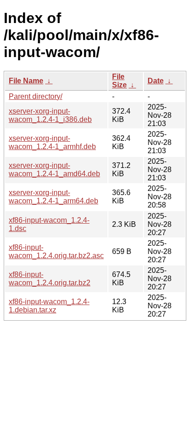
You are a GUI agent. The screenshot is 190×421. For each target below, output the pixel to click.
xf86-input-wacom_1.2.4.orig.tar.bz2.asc (56, 251)
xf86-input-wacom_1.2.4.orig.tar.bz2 (49, 279)
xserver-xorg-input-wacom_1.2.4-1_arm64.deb (53, 197)
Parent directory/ (35, 96)
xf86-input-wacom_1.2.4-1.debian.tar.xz (49, 306)
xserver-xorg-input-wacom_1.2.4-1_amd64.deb (54, 169)
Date (156, 81)
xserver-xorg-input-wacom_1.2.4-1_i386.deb (50, 115)
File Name (26, 81)
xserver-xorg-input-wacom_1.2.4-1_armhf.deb (52, 142)
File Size (119, 81)
